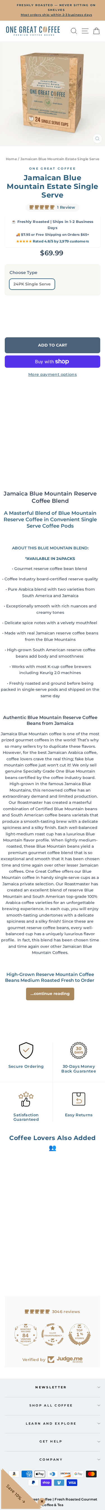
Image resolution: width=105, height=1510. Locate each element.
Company (51, 1459)
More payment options (52, 374)
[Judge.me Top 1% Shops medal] (79, 1334)
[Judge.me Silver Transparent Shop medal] (52, 1334)
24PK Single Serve (32, 284)
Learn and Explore (51, 1423)
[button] (17, 1256)
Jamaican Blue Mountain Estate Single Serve (59, 159)
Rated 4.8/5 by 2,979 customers (52, 241)
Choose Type (23, 272)
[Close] (41, 1500)
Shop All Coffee (51, 1405)
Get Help (51, 1441)
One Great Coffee (52, 168)
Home (11, 159)
